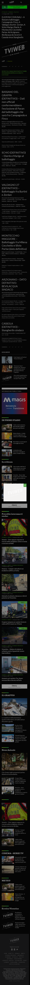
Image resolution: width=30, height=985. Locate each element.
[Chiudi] (25, 485)
